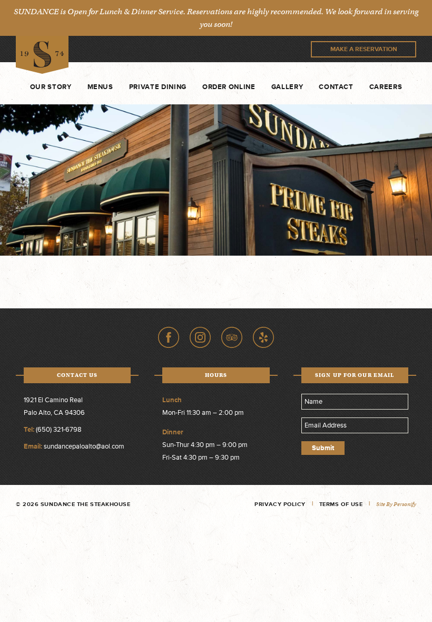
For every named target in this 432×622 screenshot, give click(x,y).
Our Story (51, 87)
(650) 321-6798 (59, 429)
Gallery (287, 87)
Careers (385, 87)
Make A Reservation (363, 49)
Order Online (229, 87)
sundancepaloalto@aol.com (84, 446)
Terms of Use (341, 504)
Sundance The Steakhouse (42, 55)
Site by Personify (396, 504)
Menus (100, 87)
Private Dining (157, 87)
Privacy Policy (280, 504)
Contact (336, 87)
